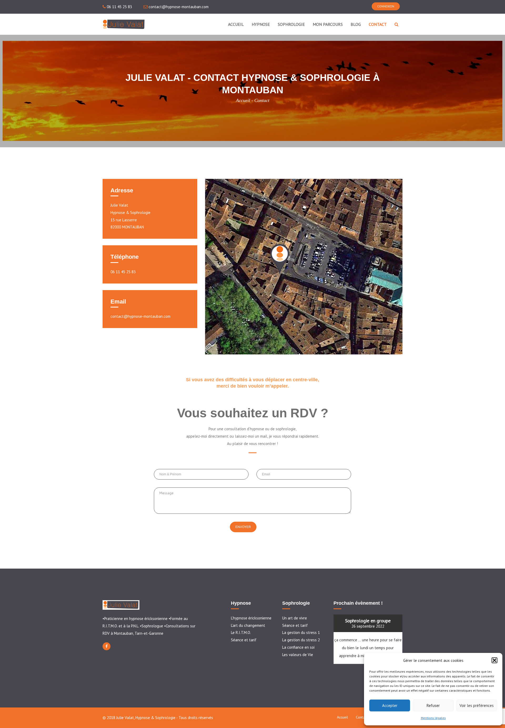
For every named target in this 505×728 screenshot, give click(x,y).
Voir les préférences (476, 705)
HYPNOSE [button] (261, 24)
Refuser (433, 705)
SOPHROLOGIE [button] (291, 24)
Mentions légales (433, 718)
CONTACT (378, 24)
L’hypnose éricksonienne (251, 617)
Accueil (243, 100)
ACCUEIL (236, 24)
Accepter (389, 705)
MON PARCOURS (328, 24)
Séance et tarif (243, 639)
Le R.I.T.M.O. (241, 632)
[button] (494, 660)
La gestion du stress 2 (301, 639)
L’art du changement (248, 625)
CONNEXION (385, 6)
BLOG (356, 24)
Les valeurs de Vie (297, 654)
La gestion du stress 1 (301, 632)
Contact (361, 717)
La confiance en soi (298, 647)
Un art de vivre (294, 617)
